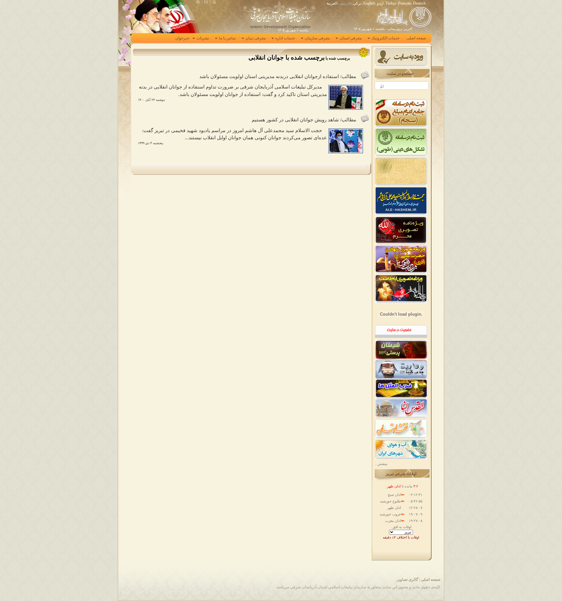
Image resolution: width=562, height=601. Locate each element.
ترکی (357, 3)
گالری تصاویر (407, 579)
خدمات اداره (285, 38)
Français (404, 3)
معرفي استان (351, 38)
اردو (380, 3)
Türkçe (390, 3)
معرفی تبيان (256, 38)
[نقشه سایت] (199, 2)
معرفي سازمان (317, 38)
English (369, 3)
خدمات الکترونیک (385, 38)
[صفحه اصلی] (214, 2)
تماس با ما (227, 38)
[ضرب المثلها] (401, 388)
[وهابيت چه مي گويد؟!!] (401, 368)
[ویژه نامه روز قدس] (401, 407)
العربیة (332, 3)
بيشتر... (381, 463)
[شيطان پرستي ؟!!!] (401, 349)
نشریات (202, 38)
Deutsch (419, 3)
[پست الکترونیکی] (207, 2)
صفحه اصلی (430, 579)
